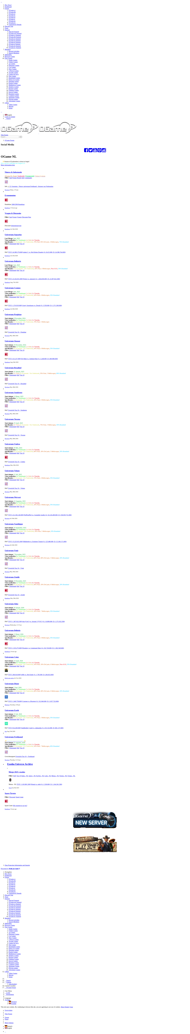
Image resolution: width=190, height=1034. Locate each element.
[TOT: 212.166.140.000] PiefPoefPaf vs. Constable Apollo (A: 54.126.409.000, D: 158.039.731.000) (40, 515)
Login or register (10, 117)
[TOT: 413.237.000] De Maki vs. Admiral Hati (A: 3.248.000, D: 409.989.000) (33, 359)
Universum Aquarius (13, 235)
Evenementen (10, 195)
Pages (6, 1019)
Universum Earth (12, 710)
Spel (10, 178)
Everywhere (8, 1010)
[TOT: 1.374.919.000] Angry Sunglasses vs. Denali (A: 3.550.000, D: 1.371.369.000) (35, 305)
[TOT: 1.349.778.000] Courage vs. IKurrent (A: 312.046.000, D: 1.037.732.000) (33, 701)
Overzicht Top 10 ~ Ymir (16, 568)
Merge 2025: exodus (17, 772)
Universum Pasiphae (13, 314)
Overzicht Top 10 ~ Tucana (16, 435)
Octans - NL (71, 776)
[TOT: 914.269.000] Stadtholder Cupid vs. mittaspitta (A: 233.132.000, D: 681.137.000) (35, 728)
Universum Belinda (12, 630)
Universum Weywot (13, 497)
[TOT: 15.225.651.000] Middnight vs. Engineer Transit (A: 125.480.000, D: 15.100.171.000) (37, 541)
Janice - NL (32, 776)
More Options (9, 1023)
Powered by (10, 868)
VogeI (10, 788)
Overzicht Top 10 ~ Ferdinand (24, 756)
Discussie (25, 217)
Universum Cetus (12, 657)
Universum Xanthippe (14, 524)
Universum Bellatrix (13, 261)
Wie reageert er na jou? (20, 805)
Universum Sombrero (13, 393)
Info (23, 178)
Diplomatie (12, 244)
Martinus (7, 705)
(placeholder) (13, 984)
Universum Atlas (11, 604)
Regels (19, 178)
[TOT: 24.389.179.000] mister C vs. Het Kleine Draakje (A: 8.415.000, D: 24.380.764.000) (37, 252)
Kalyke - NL (40, 776)
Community (28, 178)
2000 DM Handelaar (18, 204)
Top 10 (22, 244)
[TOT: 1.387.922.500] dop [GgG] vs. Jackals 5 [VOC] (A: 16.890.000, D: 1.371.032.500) (36, 621)
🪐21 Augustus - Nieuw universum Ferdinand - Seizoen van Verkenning (30, 186)
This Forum (4, 135)
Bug (29, 217)
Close (71, 1007)
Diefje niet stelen (9, 678)
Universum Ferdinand (14, 737)
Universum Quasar (12, 341)
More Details (65, 1007)
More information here (8, 165)
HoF (18, 244)
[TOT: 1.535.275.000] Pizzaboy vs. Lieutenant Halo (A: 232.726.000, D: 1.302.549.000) (36, 648)
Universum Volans (12, 471)
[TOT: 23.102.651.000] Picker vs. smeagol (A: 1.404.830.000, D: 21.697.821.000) (34, 279)
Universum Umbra (12, 444)
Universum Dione (12, 684)
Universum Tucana (12, 419)
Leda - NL (48, 776)
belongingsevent (16, 225)
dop (6, 731)
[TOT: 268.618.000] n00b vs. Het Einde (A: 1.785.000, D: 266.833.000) (31, 674)
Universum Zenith (12, 577)
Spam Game (19, 797)
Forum (14, 178)
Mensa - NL (55, 776)
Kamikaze (7, 208)
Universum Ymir (11, 551)
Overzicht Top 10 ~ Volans (16, 488)
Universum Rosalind (13, 368)
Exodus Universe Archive (20, 764)
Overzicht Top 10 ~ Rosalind (17, 383)
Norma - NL (63, 776)
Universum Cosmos (12, 288)
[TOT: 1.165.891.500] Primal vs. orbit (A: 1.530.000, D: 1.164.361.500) (39, 784)
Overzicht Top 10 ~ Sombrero (17, 410)
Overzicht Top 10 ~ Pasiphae (17, 332)
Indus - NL (24, 776)
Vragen (19, 217)
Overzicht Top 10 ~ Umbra (16, 462)
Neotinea (7, 190)
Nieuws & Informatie (13, 172)
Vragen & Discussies (13, 213)
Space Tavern (10, 793)
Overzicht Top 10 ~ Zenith (16, 595)
